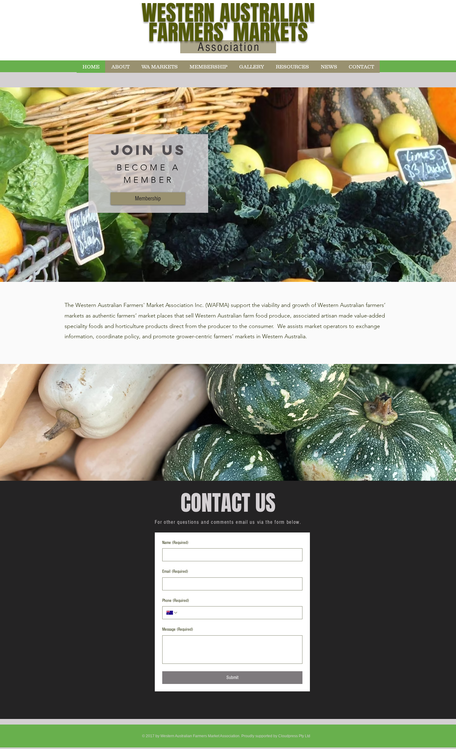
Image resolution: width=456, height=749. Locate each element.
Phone (175, 600)
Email (175, 571)
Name (175, 542)
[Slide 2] (228, 266)
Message (177, 629)
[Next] (422, 185)
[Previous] (34, 185)
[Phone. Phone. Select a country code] (172, 612)
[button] (120, 66)
